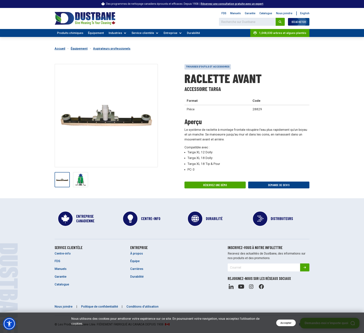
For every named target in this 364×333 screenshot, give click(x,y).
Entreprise (170, 33)
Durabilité (193, 33)
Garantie (250, 13)
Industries (115, 33)
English (304, 13)
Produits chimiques (70, 33)
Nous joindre (284, 13)
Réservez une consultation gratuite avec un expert (232, 3)
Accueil (60, 48)
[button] (9, 323)
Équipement (96, 33)
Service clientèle (143, 33)
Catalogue (265, 13)
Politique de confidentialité (99, 306)
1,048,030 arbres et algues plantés (282, 33)
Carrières (136, 269)
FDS (223, 13)
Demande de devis (278, 185)
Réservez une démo (215, 185)
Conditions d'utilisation (142, 306)
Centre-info (63, 253)
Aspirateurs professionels (111, 48)
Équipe (135, 261)
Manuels (235, 13)
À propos (136, 253)
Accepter (286, 322)
